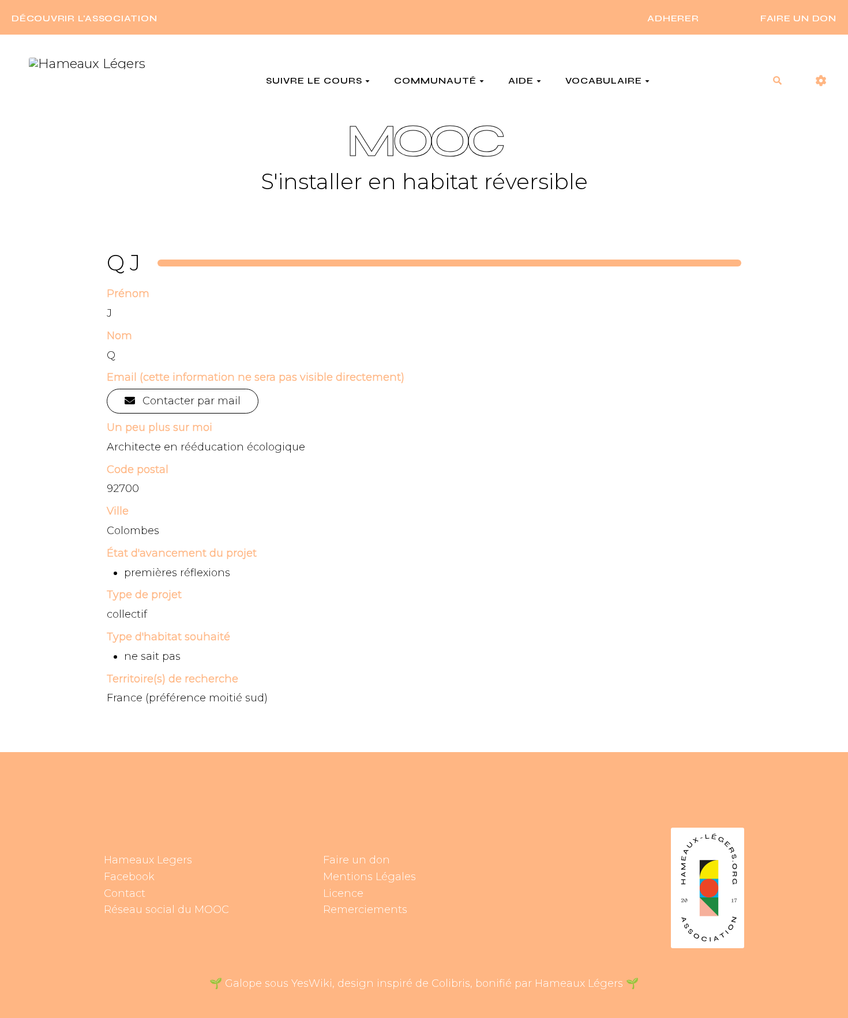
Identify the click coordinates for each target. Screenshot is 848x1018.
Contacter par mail (190, 401)
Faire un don (356, 860)
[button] (821, 81)
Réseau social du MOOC (166, 909)
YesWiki (311, 983)
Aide (521, 81)
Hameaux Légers (579, 983)
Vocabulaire (603, 81)
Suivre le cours (314, 81)
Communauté (435, 81)
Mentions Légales (369, 876)
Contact (124, 893)
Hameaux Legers (148, 860)
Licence (343, 893)
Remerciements (365, 909)
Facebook (129, 876)
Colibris (450, 983)
